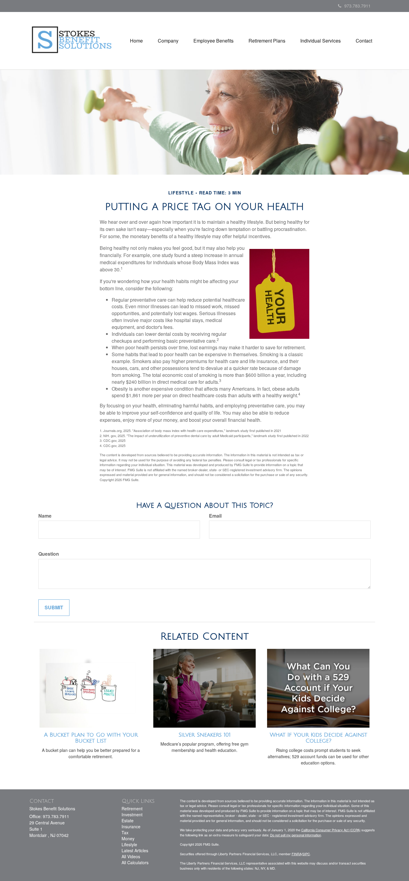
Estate (128, 820)
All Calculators (135, 862)
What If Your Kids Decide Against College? (318, 738)
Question (48, 554)
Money (128, 838)
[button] (168, 40)
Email (215, 516)
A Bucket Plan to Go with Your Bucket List (91, 738)
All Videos (131, 856)
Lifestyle (129, 844)
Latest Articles (135, 850)
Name (44, 516)
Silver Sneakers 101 (204, 735)
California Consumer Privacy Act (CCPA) (330, 829)
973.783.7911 (357, 6)
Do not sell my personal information (295, 834)
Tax (125, 832)
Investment (132, 814)
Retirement (132, 809)
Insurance (131, 826)
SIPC (306, 853)
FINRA (297, 853)
